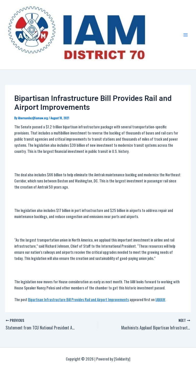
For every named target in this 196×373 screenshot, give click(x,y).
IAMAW (160, 299)
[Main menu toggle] (185, 35)
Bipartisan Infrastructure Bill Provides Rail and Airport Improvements (78, 299)
